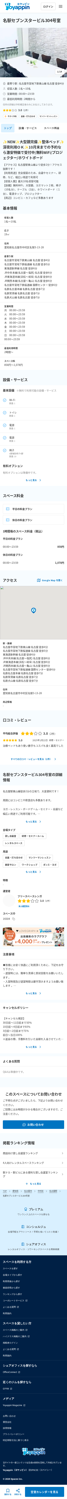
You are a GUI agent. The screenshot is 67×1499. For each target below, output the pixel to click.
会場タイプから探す (12, 1274)
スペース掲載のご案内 (13, 1329)
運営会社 (7, 1421)
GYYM (6, 1388)
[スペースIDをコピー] (13, 919)
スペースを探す (10, 1268)
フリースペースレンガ (30, 896)
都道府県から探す (11, 1287)
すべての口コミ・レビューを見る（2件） (31, 759)
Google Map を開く (52, 580)
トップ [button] (8, 128)
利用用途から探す (11, 1281)
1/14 (59, 71)
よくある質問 (9, 1306)
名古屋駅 (53, 1190)
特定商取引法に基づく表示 (16, 1440)
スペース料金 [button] (51, 128)
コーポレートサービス (13, 1300)
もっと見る (31, 480)
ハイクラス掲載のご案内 (14, 1336)
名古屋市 (28, 1190)
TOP (5, 1190)
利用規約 (7, 1313)
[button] (33, 52)
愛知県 (15, 1190)
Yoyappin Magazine (12, 1405)
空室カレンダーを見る (44, 1492)
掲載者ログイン (10, 1342)
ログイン (48, 6)
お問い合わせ (35, 1124)
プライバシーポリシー (13, 1434)
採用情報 (7, 1428)
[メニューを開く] (60, 6)
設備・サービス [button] (28, 128)
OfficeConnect (10, 1372)
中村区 (41, 1190)
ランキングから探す (12, 1294)
